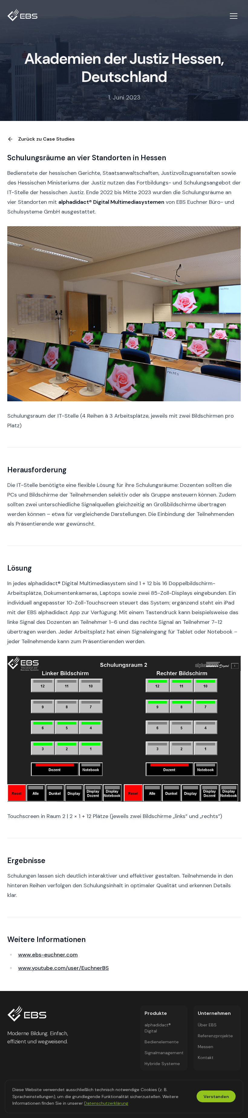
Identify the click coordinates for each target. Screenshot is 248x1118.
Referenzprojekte (215, 1035)
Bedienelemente (162, 1042)
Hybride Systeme (162, 1063)
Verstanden (216, 1096)
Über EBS (207, 1025)
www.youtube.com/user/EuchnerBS (63, 968)
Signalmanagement (164, 1052)
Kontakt (206, 1057)
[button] (233, 16)
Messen (205, 1046)
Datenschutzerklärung (106, 1103)
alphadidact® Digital (158, 1028)
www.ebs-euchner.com (48, 954)
